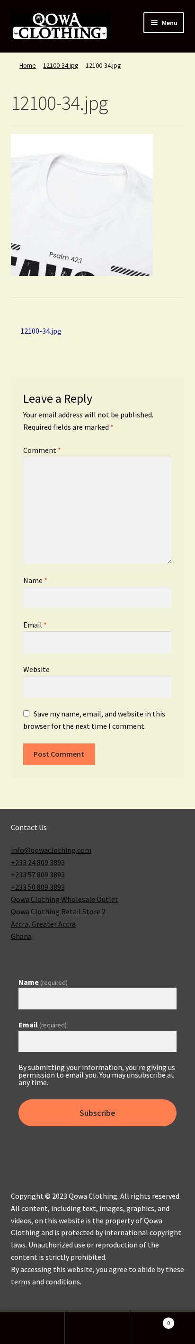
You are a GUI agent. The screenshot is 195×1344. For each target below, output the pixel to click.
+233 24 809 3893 (38, 862)
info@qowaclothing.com (51, 850)
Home (27, 65)
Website (36, 669)
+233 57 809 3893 (38, 874)
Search (97, 1328)
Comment (42, 450)
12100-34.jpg (61, 65)
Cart (150, 1319)
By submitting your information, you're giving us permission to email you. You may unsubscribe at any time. (96, 1074)
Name (35, 580)
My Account (32, 1328)
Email (35, 624)
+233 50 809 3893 (38, 887)
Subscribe (97, 1112)
